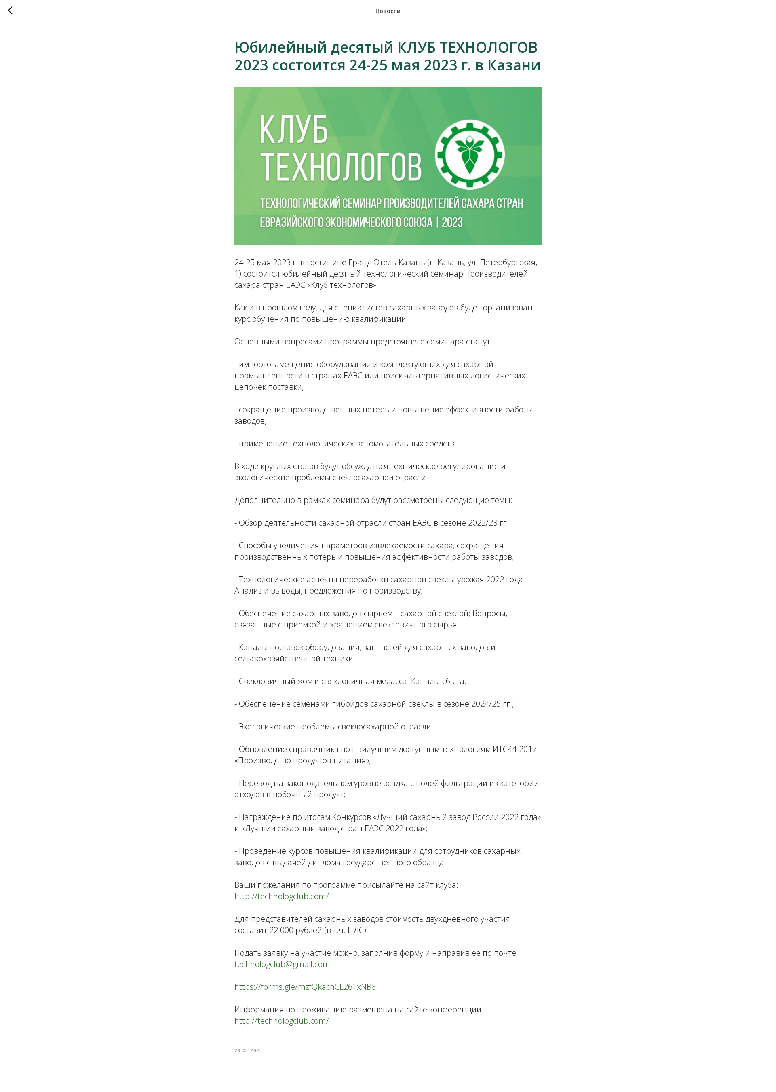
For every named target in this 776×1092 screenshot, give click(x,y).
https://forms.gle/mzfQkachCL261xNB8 (305, 986)
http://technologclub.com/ (281, 896)
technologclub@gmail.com (282, 964)
